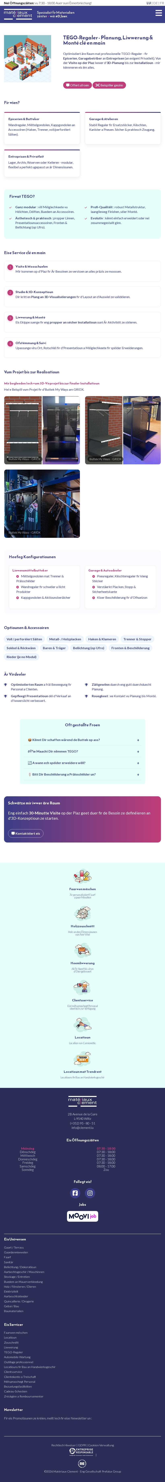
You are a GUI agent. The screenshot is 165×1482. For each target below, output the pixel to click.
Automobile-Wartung (17, 1357)
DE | (156, 3)
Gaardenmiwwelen (16, 1252)
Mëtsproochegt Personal (19, 1381)
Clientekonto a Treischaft (20, 1376)
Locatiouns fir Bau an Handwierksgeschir (30, 1367)
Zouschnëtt (11, 1342)
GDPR (82, 1445)
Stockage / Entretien (17, 1276)
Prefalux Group (111, 1471)
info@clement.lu (83, 1127)
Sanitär (8, 1262)
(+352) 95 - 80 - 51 (82, 1123)
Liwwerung (11, 1347)
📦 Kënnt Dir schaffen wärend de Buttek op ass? (64, 740)
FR (162, 3)
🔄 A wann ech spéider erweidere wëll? (57, 763)
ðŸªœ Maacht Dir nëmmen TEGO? (53, 751)
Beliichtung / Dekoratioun (20, 1267)
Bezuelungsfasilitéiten (18, 1386)
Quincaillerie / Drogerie (19, 1301)
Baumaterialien (13, 1311)
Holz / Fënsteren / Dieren (20, 1286)
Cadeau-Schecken (15, 1391)
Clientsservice (13, 1371)
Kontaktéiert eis (27, 833)
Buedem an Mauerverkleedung (23, 1281)
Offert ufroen (79, 85)
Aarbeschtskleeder (16, 1296)
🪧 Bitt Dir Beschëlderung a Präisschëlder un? (62, 774)
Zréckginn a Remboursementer (23, 1396)
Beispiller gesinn (111, 85)
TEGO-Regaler (13, 1352)
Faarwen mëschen (16, 1332)
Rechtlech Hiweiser (63, 1445)
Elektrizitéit (11, 1291)
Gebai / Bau (11, 1306)
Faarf (7, 1257)
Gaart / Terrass (14, 1247)
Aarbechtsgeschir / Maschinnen (24, 1272)
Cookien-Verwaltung (101, 1445)
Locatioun (10, 1337)
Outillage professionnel (18, 1362)
